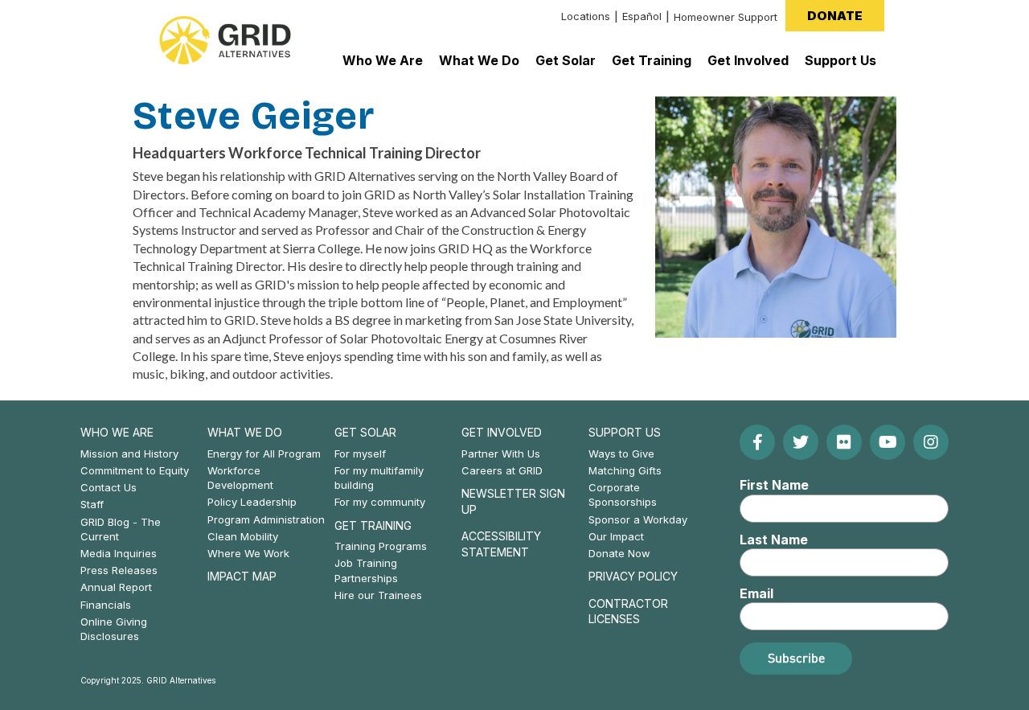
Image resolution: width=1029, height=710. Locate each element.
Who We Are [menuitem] (382, 60)
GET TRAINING (373, 525)
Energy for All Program (264, 453)
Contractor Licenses (628, 611)
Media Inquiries (118, 553)
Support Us (624, 432)
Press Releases (119, 570)
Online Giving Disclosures (113, 628)
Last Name (774, 539)
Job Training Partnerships (366, 570)
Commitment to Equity (134, 470)
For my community (379, 501)
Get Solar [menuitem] (565, 60)
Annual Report (116, 587)
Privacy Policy (633, 576)
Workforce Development (240, 477)
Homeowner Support (725, 16)
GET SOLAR (365, 432)
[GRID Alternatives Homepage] (225, 40)
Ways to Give (621, 453)
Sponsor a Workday (637, 519)
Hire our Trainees (378, 595)
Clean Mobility (242, 536)
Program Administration (266, 519)
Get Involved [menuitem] (748, 60)
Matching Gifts (625, 470)
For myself (360, 453)
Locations (585, 16)
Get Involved (501, 432)
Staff (92, 504)
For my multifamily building (379, 477)
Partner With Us (500, 453)
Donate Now (619, 553)
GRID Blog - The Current (120, 529)
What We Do (244, 432)
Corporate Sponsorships (622, 494)
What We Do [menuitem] (479, 60)
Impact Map (242, 576)
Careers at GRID (502, 470)
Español (642, 16)
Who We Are (117, 432)
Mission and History (129, 453)
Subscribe (796, 658)
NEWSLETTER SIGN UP (513, 501)
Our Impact (616, 536)
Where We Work (248, 553)
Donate (835, 15)
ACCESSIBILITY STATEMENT (501, 544)
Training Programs (380, 546)
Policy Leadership (252, 501)
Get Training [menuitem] (651, 60)
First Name (774, 485)
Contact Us (108, 487)
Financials (105, 604)
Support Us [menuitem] (840, 60)
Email (756, 593)
